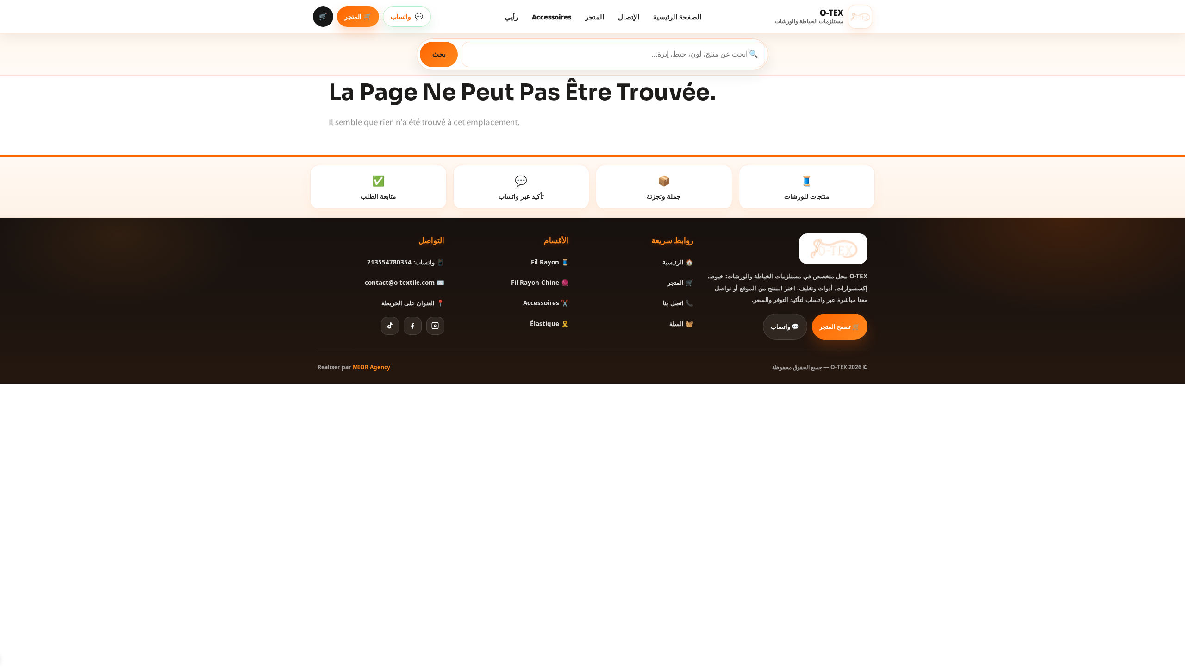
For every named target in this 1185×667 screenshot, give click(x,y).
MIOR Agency (371, 367)
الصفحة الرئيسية (677, 16)
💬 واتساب (785, 326)
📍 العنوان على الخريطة (412, 303)
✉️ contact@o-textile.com (404, 282)
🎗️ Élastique (549, 324)
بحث (439, 54)
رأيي (511, 16)
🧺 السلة (681, 324)
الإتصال (628, 16)
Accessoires (551, 16)
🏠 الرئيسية (677, 262)
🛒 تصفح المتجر (839, 326)
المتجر (594, 16)
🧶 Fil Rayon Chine (540, 282)
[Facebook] (413, 326)
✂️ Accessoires (546, 303)
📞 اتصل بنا (678, 303)
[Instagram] (435, 326)
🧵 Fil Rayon (550, 262)
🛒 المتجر (358, 16)
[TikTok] (390, 326)
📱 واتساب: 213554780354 (405, 262)
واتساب (407, 16)
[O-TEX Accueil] (833, 248)
